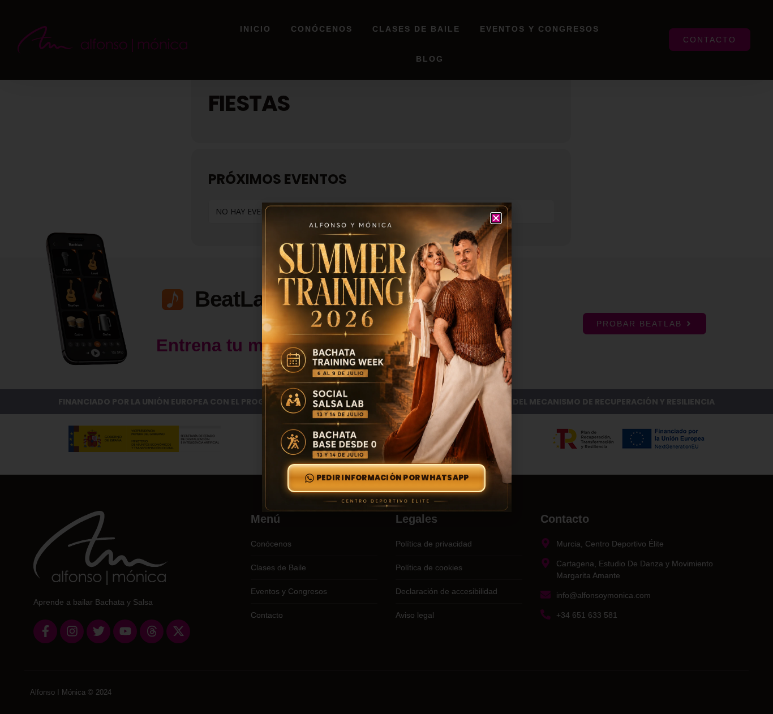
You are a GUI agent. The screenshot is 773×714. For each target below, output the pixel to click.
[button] (496, 218)
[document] (386, 357)
